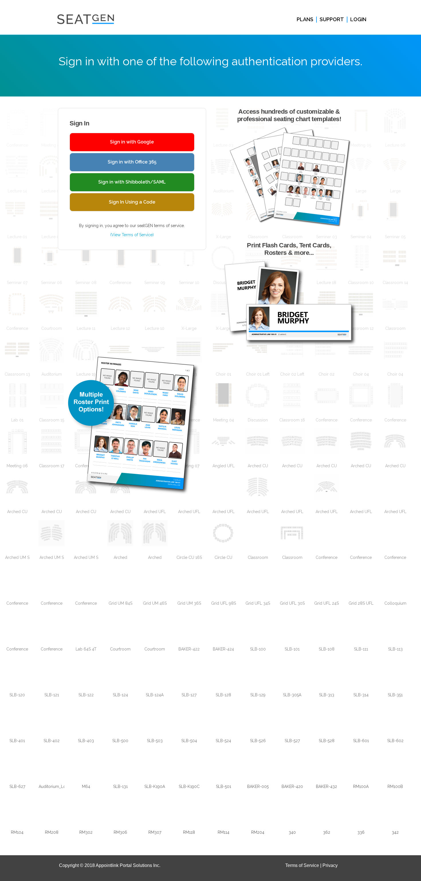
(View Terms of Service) (132, 234)
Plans (305, 19)
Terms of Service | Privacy (311, 865)
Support (332, 19)
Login (358, 19)
